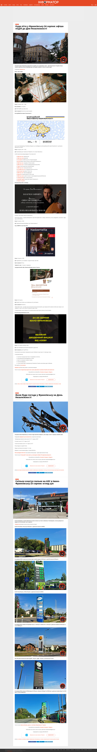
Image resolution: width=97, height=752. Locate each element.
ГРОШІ (17, 4)
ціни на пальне (56, 739)
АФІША (42, 4)
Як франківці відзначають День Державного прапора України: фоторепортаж (37, 369)
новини (27, 739)
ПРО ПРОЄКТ (52, 4)
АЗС (18, 739)
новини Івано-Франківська (34, 739)
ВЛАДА (13, 4)
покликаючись (28, 436)
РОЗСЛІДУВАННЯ (37, 4)
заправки (24, 739)
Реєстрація (19, 159)
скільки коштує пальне (48, 739)
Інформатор (22, 69)
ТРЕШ (21, 4)
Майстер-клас (20, 156)
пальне (41, 739)
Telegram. (50, 727)
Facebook (42, 372)
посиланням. (23, 365)
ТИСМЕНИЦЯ (25, 4)
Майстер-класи (20, 158)
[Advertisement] (48, 14)
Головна (5, 4)
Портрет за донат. (21, 180)
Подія (18, 166)
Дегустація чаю (20, 171)
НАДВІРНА (31, 4)
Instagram (46, 372)
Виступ (18, 161)
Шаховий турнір (20, 179)
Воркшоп (19, 174)
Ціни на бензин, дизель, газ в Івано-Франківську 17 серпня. (33, 725)
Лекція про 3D (20, 177)
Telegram (50, 372)
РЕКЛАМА (46, 4)
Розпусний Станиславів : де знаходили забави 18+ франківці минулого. (36, 454)
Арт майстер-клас (21, 169)
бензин (20, 739)
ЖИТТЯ (10, 4)
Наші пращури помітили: (20, 452)
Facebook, (42, 727)
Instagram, (46, 727)
